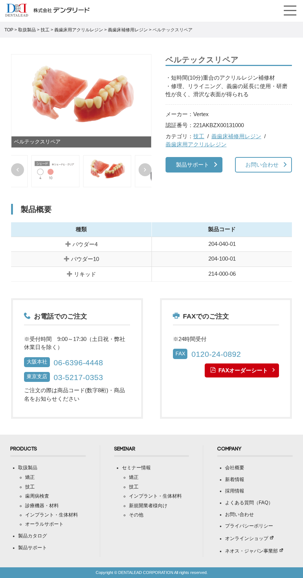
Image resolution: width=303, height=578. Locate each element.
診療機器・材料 (42, 505)
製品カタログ (32, 536)
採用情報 (234, 491)
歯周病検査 (37, 496)
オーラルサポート (44, 524)
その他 (136, 515)
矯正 (30, 477)
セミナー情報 (136, 467)
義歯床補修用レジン (236, 136)
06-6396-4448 (78, 362)
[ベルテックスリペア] (81, 101)
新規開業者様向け (148, 505)
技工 (198, 136)
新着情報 (234, 479)
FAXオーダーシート (243, 370)
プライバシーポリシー (249, 526)
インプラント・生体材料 (51, 515)
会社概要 (234, 467)
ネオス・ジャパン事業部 (251, 551)
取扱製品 (27, 467)
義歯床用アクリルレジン (196, 144)
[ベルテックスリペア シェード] (55, 171)
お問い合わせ (262, 164)
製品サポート (192, 164)
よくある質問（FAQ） (249, 502)
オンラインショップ (246, 538)
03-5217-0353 (78, 377)
